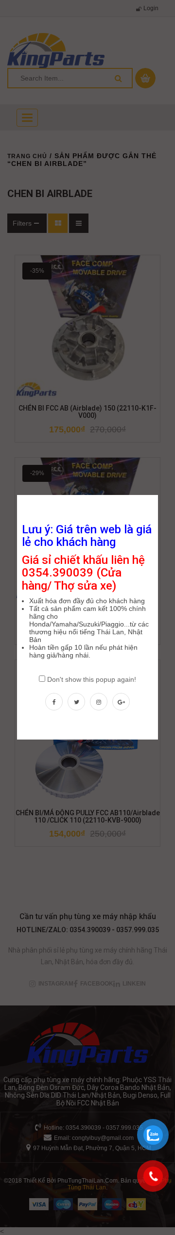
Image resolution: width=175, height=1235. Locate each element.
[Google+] (121, 701)
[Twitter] (76, 701)
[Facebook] (54, 701)
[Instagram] (98, 701)
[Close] (159, 494)
